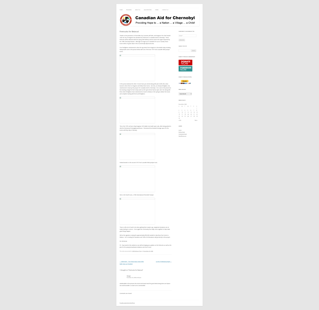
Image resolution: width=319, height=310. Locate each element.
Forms (156, 10)
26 (188, 116)
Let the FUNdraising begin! (164, 261)
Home (121, 10)
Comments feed (183, 134)
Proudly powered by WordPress (127, 303)
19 (188, 114)
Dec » (196, 120)
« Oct (180, 120)
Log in (180, 130)
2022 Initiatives (148, 10)
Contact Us (165, 10)
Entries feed (182, 132)
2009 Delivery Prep (137, 251)
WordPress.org (182, 136)
